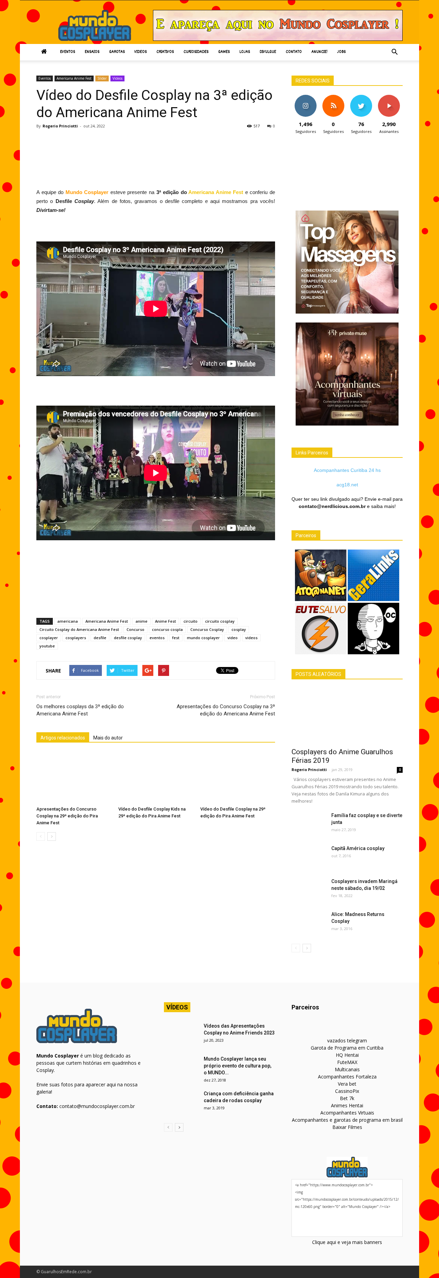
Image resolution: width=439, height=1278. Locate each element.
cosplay (239, 629)
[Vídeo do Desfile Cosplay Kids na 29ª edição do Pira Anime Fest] (155, 777)
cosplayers (76, 637)
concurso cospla (167, 629)
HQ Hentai (347, 1055)
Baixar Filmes (347, 1127)
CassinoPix (347, 1091)
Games (224, 52)
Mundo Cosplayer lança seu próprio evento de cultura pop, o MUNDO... (237, 1065)
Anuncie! (319, 52)
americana (67, 621)
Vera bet (347, 1084)
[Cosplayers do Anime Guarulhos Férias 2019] (347, 715)
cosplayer (48, 637)
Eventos (67, 52)
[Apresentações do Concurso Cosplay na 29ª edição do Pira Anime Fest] (73, 777)
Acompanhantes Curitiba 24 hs (347, 470)
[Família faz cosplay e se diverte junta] (309, 824)
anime (141, 621)
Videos (140, 52)
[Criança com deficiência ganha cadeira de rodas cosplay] (181, 1102)
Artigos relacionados (62, 737)
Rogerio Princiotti (60, 125)
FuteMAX (347, 1062)
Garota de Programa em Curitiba (347, 1047)
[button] (394, 52)
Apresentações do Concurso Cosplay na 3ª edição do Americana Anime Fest (226, 710)
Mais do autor (108, 737)
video (232, 637)
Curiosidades (196, 52)
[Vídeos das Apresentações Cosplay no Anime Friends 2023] (181, 1034)
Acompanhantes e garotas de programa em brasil (347, 1120)
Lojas (244, 52)
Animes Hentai (347, 1105)
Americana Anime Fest (74, 78)
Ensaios (92, 52)
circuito (190, 621)
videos (251, 637)
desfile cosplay (128, 637)
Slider (102, 78)
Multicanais (347, 1069)
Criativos (165, 52)
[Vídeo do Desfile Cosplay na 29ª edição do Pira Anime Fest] (237, 777)
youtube (47, 645)
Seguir (305, 97)
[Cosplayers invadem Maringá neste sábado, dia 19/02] (309, 890)
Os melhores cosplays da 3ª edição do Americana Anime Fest (80, 710)
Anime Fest (165, 621)
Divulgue (268, 52)
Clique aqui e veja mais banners (347, 1242)
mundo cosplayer (203, 637)
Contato (294, 52)
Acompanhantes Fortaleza (347, 1076)
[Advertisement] (161, 151)
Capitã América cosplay (357, 848)
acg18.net (347, 484)
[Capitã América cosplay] (309, 857)
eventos (157, 637)
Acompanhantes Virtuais (347, 1112)
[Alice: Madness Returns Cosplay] (309, 923)
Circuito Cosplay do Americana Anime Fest (79, 629)
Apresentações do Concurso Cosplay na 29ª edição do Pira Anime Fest (67, 815)
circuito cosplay (220, 621)
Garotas (117, 52)
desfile (100, 637)
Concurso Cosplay (207, 629)
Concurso (135, 629)
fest (175, 637)
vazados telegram (347, 1040)
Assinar (389, 97)
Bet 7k (347, 1098)
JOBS (341, 52)
